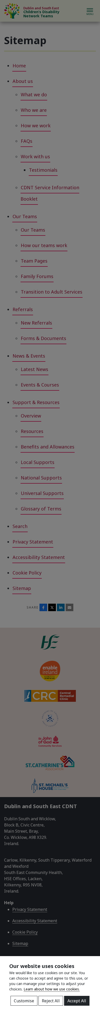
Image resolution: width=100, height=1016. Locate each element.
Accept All (76, 1001)
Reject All (51, 1001)
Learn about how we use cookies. (52, 989)
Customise (24, 1001)
